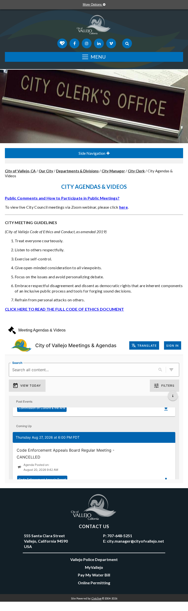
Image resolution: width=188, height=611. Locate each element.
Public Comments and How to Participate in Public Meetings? (62, 198)
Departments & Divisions (77, 171)
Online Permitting (94, 582)
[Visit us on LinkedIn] (99, 43)
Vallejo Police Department (94, 559)
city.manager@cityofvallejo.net (135, 541)
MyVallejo (94, 567)
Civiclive (97, 598)
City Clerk (136, 171)
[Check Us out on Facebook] (74, 43)
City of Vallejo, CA (20, 171)
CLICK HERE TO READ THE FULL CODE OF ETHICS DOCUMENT (64, 309)
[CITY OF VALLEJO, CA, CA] (94, 25)
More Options (93, 4)
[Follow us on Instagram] (87, 43)
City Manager (113, 171)
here (123, 207)
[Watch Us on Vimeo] (111, 43)
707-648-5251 (119, 535)
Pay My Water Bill (94, 575)
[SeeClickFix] (62, 43)
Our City (46, 171)
